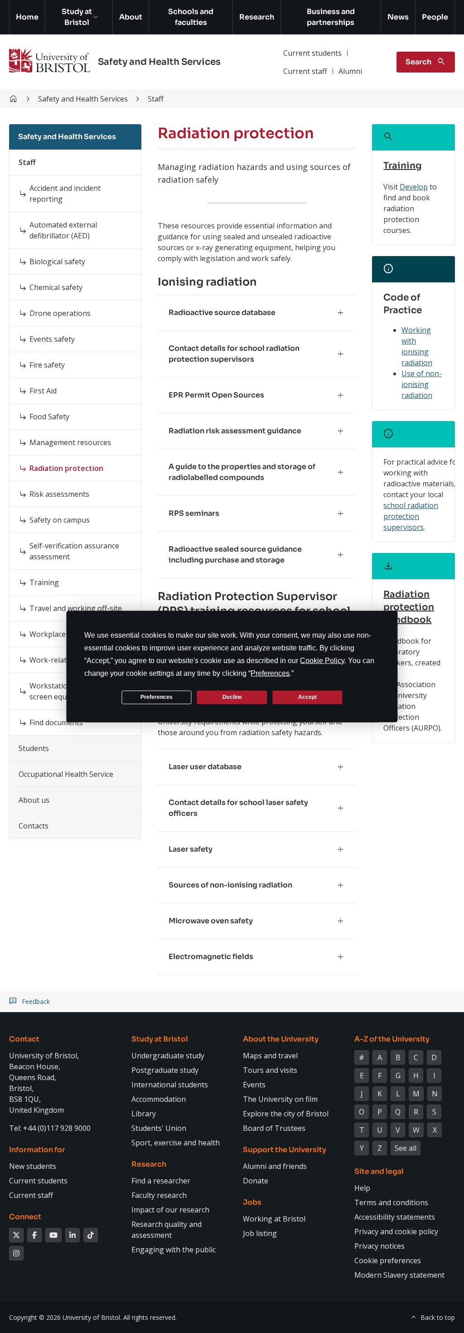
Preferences (156, 697)
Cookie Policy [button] (322, 660)
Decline (232, 697)
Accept (307, 697)
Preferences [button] (270, 673)
